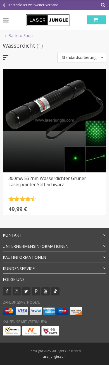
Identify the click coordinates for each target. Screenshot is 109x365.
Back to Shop (20, 35)
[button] (81, 57)
